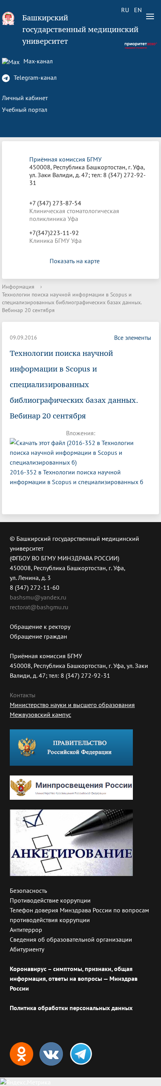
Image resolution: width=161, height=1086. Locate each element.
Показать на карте (75, 261)
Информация (18, 286)
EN (138, 10)
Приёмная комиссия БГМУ (65, 159)
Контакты (23, 695)
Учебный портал (24, 109)
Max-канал (37, 61)
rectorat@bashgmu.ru (39, 607)
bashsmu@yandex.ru (38, 597)
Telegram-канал (34, 77)
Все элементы (132, 337)
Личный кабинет (25, 98)
